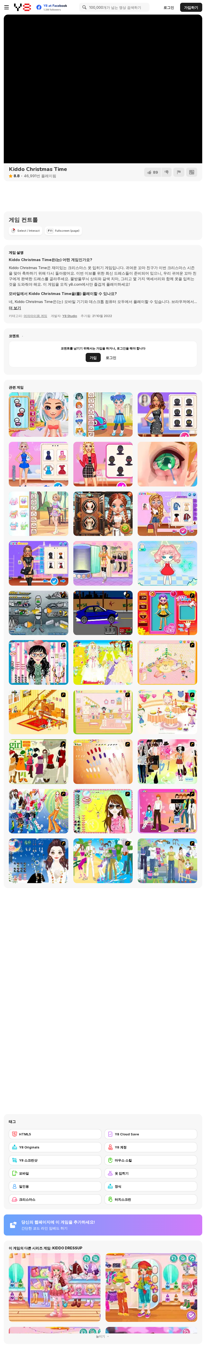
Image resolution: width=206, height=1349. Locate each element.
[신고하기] (178, 172)
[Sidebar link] (7, 7)
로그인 (169, 7)
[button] (15, 308)
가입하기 (191, 7)
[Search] (83, 7)
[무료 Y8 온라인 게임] (22, 7)
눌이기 (101, 1336)
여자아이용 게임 (35, 316)
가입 (93, 357)
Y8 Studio (69, 316)
